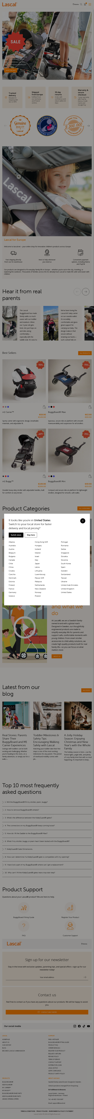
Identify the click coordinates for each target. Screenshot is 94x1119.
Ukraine (64, 581)
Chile (11, 563)
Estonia (12, 581)
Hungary (38, 545)
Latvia (37, 567)
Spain (63, 567)
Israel (37, 556)
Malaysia (38, 581)
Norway (38, 592)
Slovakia (64, 556)
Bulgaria (12, 556)
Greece (12, 596)
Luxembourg (40, 574)
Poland (37, 596)
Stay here (31, 535)
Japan (37, 563)
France (11, 589)
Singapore (65, 553)
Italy (36, 560)
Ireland (37, 553)
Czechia (12, 574)
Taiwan (64, 578)
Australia (12, 545)
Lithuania (38, 571)
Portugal (64, 542)
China (11, 567)
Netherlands (40, 585)
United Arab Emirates (69, 585)
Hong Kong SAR (41, 542)
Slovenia (64, 560)
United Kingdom (67, 589)
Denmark (12, 578)
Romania (64, 545)
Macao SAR (39, 578)
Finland (12, 585)
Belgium (12, 553)
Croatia (12, 571)
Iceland (38, 549)
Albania (12, 542)
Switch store (16, 535)
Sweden (64, 571)
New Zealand (40, 589)
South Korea (66, 563)
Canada (12, 560)
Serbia (63, 549)
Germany (12, 592)
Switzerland (65, 574)
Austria (11, 549)
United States (66, 592)
